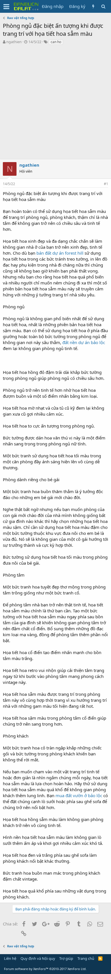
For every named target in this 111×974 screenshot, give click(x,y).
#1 (106, 183)
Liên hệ (10, 958)
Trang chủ (85, 958)
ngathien (14, 41)
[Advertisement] (55, 103)
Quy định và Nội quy (37, 958)
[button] (6, 6)
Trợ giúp (66, 958)
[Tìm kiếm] (103, 6)
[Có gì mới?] (93, 6)
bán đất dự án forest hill (59, 253)
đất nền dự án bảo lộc (83, 342)
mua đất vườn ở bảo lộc (79, 795)
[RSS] (100, 958)
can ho (56, 41)
